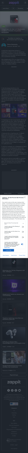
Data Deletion (6, 255)
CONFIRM (8, 250)
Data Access (14, 255)
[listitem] (14, 223)
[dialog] (14, 226)
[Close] (25, 197)
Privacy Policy (22, 255)
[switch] (22, 227)
